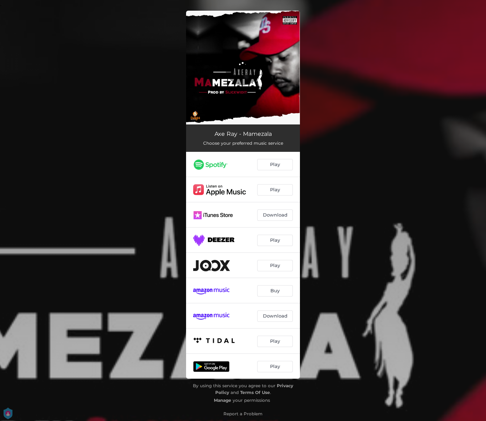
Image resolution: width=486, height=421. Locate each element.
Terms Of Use (255, 392)
